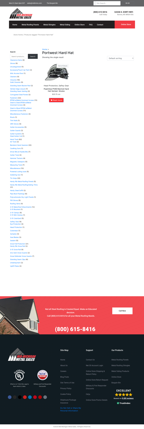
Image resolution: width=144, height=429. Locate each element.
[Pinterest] (35, 397)
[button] (123, 397)
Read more (57, 100)
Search (13, 52)
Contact (100, 25)
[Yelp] (40, 397)
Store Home (18, 35)
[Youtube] (25, 397)
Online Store (80, 25)
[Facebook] (9, 397)
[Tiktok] (45, 397)
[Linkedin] (30, 397)
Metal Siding (65, 25)
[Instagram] (15, 397)
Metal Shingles (49, 25)
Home (14, 25)
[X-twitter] (20, 397)
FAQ (90, 25)
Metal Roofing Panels (30, 25)
